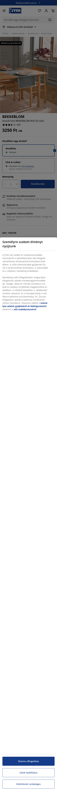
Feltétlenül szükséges (28, 784)
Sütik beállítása (28, 772)
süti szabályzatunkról (25, 309)
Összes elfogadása (28, 761)
